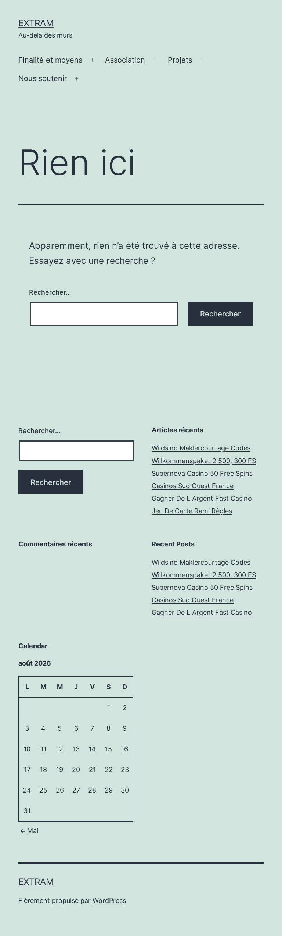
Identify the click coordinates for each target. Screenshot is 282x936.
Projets (180, 60)
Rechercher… (50, 292)
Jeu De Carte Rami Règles (192, 511)
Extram (36, 23)
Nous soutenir (42, 78)
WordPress (109, 900)
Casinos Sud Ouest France (193, 486)
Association (125, 60)
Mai (32, 830)
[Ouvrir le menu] (92, 60)
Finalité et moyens (50, 60)
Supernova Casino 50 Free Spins (202, 473)
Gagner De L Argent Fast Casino (202, 498)
